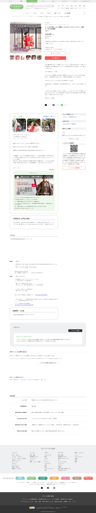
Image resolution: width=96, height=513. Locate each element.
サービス (25, 16)
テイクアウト (47, 463)
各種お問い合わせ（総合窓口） (67, 499)
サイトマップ (25, 499)
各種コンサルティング (63, 458)
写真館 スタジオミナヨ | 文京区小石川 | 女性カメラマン (74, 135)
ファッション (15, 461)
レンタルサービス (62, 461)
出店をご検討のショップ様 (47, 501)
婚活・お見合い (15, 466)
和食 (45, 466)
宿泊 (76, 460)
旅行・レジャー (79, 452)
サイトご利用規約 (55, 499)
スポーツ (14, 463)
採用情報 (65, 501)
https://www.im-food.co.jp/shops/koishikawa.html (24, 304)
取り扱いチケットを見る (74, 138)
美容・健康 (32, 455)
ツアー (76, 455)
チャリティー (15, 465)
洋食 (45, 470)
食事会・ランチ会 (16, 468)
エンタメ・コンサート (17, 456)
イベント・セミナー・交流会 (19, 458)
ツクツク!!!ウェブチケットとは (26, 501)
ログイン (31, 8)
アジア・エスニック (49, 468)
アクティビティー (79, 456)
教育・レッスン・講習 (35, 461)
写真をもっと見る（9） (50, 116)
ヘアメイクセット (23, 379)
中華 (45, 465)
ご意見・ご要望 (37, 501)
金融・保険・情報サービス (64, 468)
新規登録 (27, 8)
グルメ (46, 452)
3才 (45, 379)
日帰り (76, 458)
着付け (11, 379)
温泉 (76, 461)
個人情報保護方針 (33, 499)
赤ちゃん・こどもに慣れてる (33, 379)
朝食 (45, 456)
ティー (46, 460)
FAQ (70, 501)
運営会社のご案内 (58, 501)
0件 (47, 30)
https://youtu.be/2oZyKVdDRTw (41, 294)
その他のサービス (62, 470)
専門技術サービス (32, 16)
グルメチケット (48, 455)
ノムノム (74, 501)
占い (59, 460)
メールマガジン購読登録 (74, 167)
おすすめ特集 (67, 13)
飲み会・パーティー (16, 460)
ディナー (46, 461)
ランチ (46, 458)
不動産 (59, 466)
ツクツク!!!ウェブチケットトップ (17, 16)
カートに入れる (56, 53)
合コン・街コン (15, 455)
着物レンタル (16, 379)
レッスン (32, 452)
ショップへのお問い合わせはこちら (48, 362)
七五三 (41, 379)
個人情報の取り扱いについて (44, 499)
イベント (14, 452)
